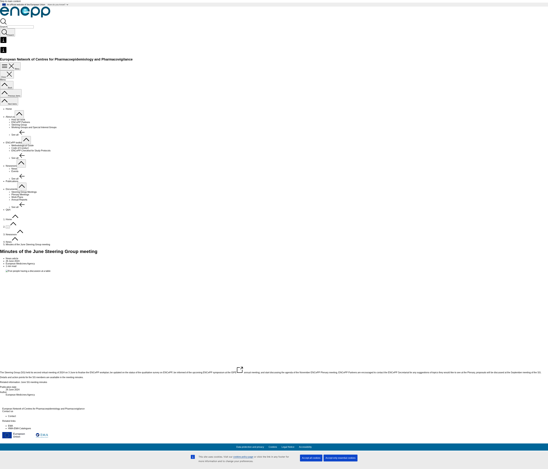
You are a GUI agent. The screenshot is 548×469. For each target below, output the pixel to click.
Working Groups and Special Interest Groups (34, 127)
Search (3, 27)
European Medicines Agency (20, 395)
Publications (12, 181)
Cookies (273, 447)
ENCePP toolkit (14, 142)
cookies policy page (243, 457)
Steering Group (19, 125)
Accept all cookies (311, 458)
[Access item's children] (19, 114)
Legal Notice (288, 447)
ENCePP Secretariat (398, 372)
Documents (11, 189)
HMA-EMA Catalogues (19, 428)
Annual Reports (19, 199)
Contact (12, 416)
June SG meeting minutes (34, 382)
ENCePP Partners (20, 122)
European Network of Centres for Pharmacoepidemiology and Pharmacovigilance (43, 409)
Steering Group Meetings (24, 192)
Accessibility (305, 447)
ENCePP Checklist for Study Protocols (31, 150)
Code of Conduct (20, 148)
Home (9, 109)
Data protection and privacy (250, 447)
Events (14, 171)
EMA (10, 426)
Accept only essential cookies (340, 458)
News (14, 169)
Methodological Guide (22, 145)
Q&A (8, 209)
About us (10, 117)
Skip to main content (10, 1)
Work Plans (17, 197)
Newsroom (11, 166)
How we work (18, 119)
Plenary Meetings (20, 194)
